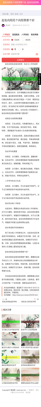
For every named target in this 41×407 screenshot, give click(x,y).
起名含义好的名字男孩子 (30, 302)
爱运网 (28, 392)
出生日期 (6, 54)
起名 (16, 14)
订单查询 (39, 80)
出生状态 (6, 40)
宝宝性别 (6, 49)
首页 (12, 14)
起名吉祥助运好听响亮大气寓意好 (14, 302)
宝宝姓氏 (6, 44)
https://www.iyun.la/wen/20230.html (25, 295)
